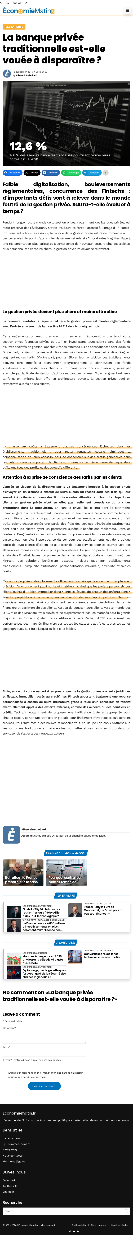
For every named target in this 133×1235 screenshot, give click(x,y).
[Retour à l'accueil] (59, 10)
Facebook (9, 1180)
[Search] (126, 1211)
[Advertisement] (66, 280)
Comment (9, 1028)
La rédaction (11, 1138)
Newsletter (10, 1150)
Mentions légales (14, 1161)
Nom (6, 1047)
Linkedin (8, 1191)
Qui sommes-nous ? (16, 1144)
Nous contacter (13, 1155)
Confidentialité (79, 1225)
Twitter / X (10, 1186)
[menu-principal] (127, 10)
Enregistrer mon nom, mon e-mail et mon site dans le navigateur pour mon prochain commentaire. (45, 1074)
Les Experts (14, 26)
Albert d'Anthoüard (33, 829)
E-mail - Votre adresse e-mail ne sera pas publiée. (32, 1060)
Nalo (102, 835)
